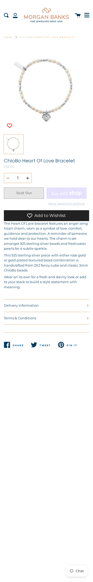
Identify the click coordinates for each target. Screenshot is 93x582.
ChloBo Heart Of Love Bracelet (47, 37)
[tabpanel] (46, 89)
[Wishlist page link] (5, 2)
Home (8, 37)
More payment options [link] (66, 204)
